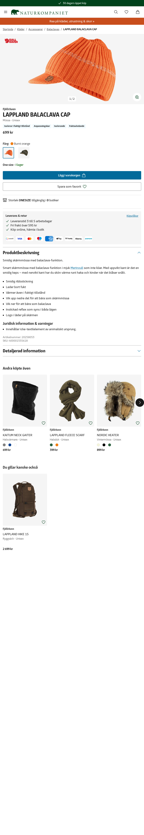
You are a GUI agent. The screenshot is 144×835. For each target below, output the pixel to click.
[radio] (8, 152)
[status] (72, 98)
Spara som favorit (69, 186)
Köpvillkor (132, 215)
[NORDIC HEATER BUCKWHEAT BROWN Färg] (99, 445)
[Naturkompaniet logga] (39, 12)
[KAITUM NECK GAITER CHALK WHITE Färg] (15, 445)
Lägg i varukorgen (69, 175)
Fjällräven (9, 109)
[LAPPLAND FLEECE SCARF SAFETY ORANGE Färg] (57, 445)
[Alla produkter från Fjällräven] (11, 41)
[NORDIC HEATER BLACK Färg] (104, 445)
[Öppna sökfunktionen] (116, 12)
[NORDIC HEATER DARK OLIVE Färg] (109, 445)
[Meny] (5, 12)
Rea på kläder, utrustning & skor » (72, 21)
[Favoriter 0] (126, 12)
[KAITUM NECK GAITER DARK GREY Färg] (5, 445)
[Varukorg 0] (138, 12)
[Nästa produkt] (140, 402)
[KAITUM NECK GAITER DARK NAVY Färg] (10, 445)
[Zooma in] (137, 97)
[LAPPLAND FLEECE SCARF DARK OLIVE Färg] (52, 445)
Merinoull (77, 268)
